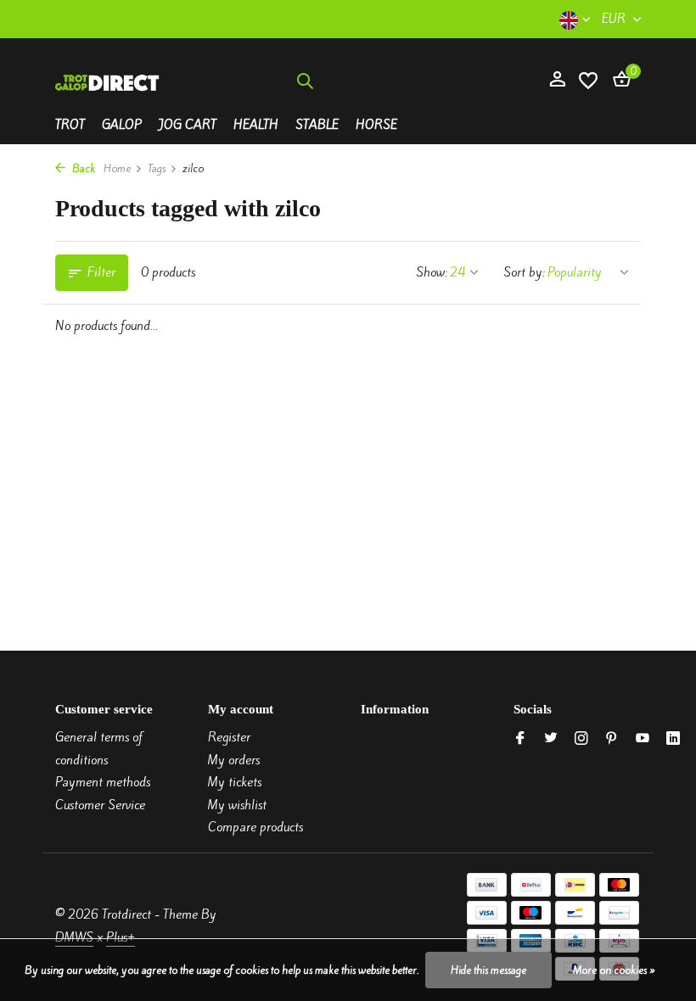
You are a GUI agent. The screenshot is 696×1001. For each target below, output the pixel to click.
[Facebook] (520, 739)
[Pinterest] (612, 739)
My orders (234, 760)
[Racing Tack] (429, 80)
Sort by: (524, 272)
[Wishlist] (588, 81)
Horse (376, 124)
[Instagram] (581, 739)
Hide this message (488, 970)
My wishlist (237, 805)
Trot (70, 124)
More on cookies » (614, 970)
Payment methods (102, 782)
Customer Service (100, 805)
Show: (431, 272)
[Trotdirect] (108, 81)
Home (117, 168)
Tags (157, 168)
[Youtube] (642, 739)
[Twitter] (551, 739)
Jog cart (187, 124)
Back (82, 168)
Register (229, 737)
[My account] (557, 80)
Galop (122, 124)
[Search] (304, 80)
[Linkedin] (673, 739)
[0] (617, 81)
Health (255, 124)
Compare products (255, 827)
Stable (317, 124)
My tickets (234, 782)
